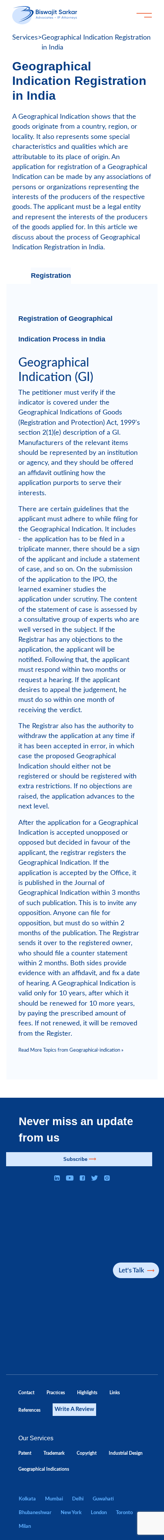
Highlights (87, 1392)
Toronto (124, 1512)
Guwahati (103, 1499)
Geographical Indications (43, 1469)
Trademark (53, 1453)
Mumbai (54, 1499)
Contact (26, 1392)
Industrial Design (126, 1453)
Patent (24, 1453)
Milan (25, 1526)
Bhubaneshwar (35, 1512)
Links (114, 1392)
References (29, 1410)
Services (25, 37)
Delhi (78, 1499)
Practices (56, 1392)
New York (71, 1512)
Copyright (86, 1453)
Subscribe (75, 1159)
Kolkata (27, 1499)
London (99, 1512)
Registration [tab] (51, 275)
